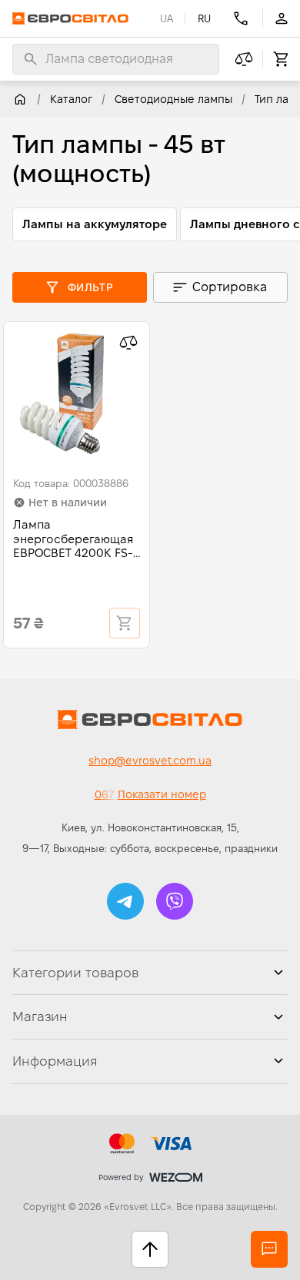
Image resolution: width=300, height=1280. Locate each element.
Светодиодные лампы (173, 99)
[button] (125, 901)
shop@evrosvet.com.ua (150, 760)
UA (166, 18)
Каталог (71, 99)
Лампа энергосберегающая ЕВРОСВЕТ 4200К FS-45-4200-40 (73, 539)
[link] (20, 99)
